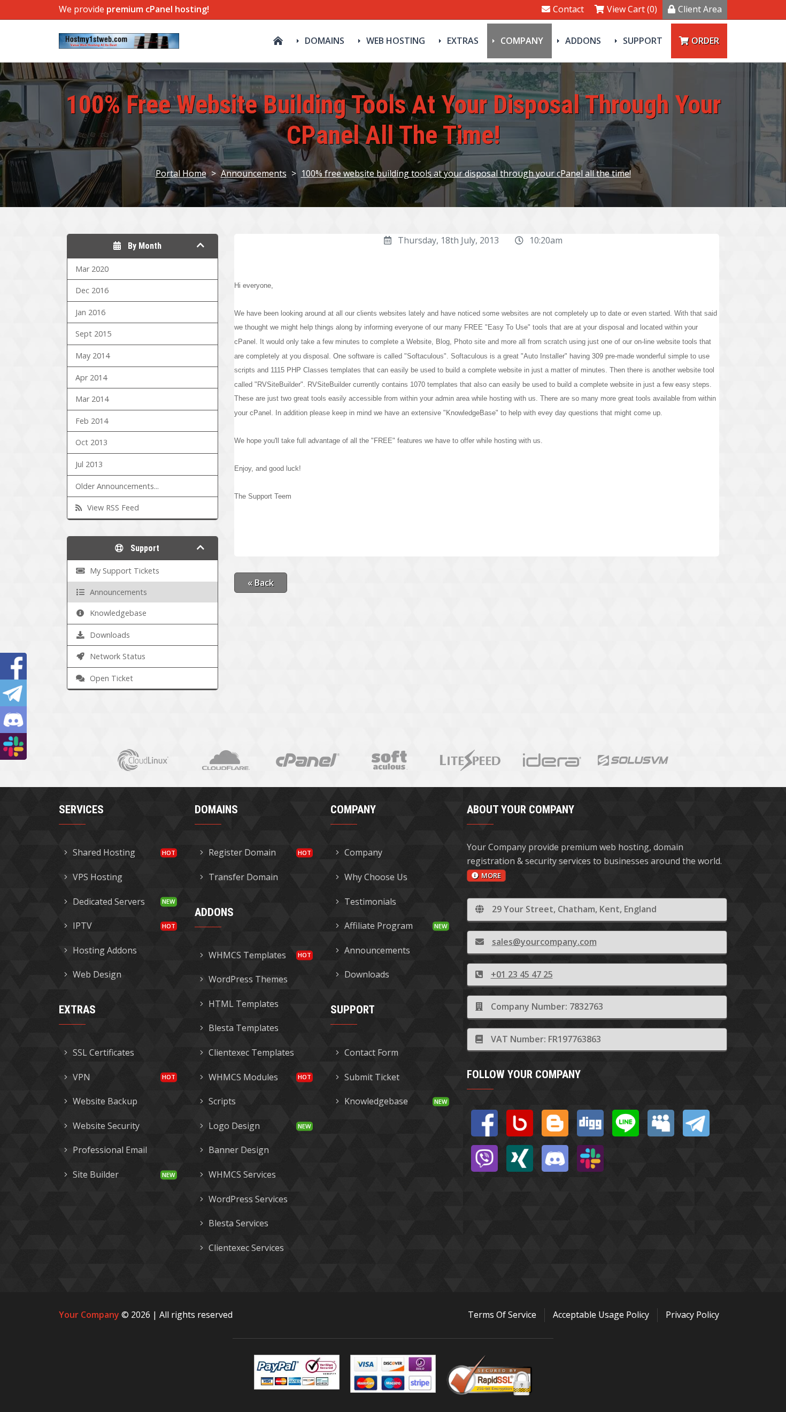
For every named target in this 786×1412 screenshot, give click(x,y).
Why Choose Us (375, 877)
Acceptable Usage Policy (601, 1315)
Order (705, 41)
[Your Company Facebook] (484, 1123)
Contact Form (371, 1052)
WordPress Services (248, 1199)
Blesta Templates (244, 1028)
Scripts (222, 1101)
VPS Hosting (97, 877)
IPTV (82, 926)
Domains (324, 41)
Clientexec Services (246, 1248)
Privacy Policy (692, 1315)
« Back (261, 583)
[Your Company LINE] (625, 1123)
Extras (463, 41)
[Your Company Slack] (590, 1158)
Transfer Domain (243, 877)
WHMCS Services (242, 1174)
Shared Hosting (104, 852)
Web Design (97, 974)
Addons (583, 41)
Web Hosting (395, 41)
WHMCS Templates (247, 955)
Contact (568, 9)
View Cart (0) (632, 9)
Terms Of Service (502, 1315)
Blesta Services (238, 1223)
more (491, 875)
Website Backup (105, 1101)
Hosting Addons (105, 950)
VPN (81, 1077)
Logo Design (234, 1126)
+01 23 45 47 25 (522, 974)
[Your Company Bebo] (519, 1123)
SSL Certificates (103, 1052)
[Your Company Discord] (555, 1158)
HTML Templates (244, 1004)
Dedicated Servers (109, 901)
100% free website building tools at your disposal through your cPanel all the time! (466, 173)
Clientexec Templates (251, 1052)
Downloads (366, 974)
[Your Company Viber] (484, 1158)
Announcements (254, 173)
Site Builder (96, 1174)
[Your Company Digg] (590, 1123)
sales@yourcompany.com (544, 942)
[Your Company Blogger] (555, 1123)
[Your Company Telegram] (696, 1123)
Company (521, 41)
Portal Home (181, 173)
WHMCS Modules (243, 1077)
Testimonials (370, 901)
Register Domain (242, 852)
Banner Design (239, 1150)
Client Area (700, 9)
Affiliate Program (378, 926)
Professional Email (110, 1150)
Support (642, 41)
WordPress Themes (248, 979)
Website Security (106, 1126)
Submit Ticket (371, 1077)
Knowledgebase (376, 1101)
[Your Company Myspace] (661, 1123)
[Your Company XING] (519, 1158)
